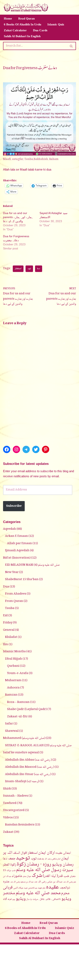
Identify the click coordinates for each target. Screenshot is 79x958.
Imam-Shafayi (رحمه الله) (22, 781)
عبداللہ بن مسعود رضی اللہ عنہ (21, 882)
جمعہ (11, 858)
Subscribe (14, 506)
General (9, 630)
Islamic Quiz (55, 24)
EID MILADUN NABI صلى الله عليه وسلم (32, 565)
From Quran (14, 601)
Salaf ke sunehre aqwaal (21, 752)
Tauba (9, 608)
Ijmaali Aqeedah (17, 550)
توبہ (29, 269)
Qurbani (13, 666)
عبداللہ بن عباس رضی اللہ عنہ (48, 882)
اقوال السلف (20, 853)
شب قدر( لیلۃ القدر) (56, 876)
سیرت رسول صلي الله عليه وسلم (44, 870)
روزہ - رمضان (39, 864)
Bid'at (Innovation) (17, 558)
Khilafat (11, 637)
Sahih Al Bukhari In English (22, 36)
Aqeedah (9, 529)
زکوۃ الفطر (9, 865)
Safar (9, 723)
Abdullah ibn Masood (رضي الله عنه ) (29, 767)
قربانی (8, 887)
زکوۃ (21, 864)
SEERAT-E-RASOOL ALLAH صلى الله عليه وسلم (38, 745)
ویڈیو (21, 899)
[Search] (71, 46)
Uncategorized (14, 810)
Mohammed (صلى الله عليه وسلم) (24, 738)
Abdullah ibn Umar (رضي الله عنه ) (28, 774)
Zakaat (8, 832)
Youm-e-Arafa (17, 673)
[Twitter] (36, 449)
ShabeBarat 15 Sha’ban (21, 579)
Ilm (5, 644)
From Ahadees (15, 594)
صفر (24, 876)
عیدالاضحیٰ (32, 888)
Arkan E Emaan (16, 536)
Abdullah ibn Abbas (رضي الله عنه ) (28, 760)
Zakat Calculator (15, 30)
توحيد (23, 858)
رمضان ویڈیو (63, 864)
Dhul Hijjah (13, 659)
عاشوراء (17, 876)
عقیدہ (52, 887)
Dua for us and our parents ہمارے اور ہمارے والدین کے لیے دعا (18, 217)
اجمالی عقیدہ (63, 853)
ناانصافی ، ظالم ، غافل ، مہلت (47, 899)
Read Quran (26, 18)
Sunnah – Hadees (15, 796)
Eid (5, 615)
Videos (8, 817)
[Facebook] (6, 449)
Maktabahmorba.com (24, 948)
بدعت (40, 858)
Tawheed (9, 803)
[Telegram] (26, 449)
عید (40, 887)
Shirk (7, 789)
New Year (12, 572)
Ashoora (13, 687)
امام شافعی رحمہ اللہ (52, 859)
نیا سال (29, 899)
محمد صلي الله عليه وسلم (38, 893)
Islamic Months (14, 651)
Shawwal (12, 731)
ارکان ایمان (46, 852)
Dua (6, 586)
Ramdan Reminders (19, 825)
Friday (7, 622)
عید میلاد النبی (20, 888)
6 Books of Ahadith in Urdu (22, 24)
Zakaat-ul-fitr (17, 716)
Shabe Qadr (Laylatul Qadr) (27, 709)
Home (8, 18)
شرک (37, 876)
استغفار (18, 269)
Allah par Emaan (19, 543)
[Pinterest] (45, 449)
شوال (29, 876)
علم (44, 888)
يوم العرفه (11, 899)
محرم (65, 893)
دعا (38, 269)
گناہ (5, 899)
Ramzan (11, 695)
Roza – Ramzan (18, 702)
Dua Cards (40, 30)
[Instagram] (16, 449)
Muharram (13, 680)
